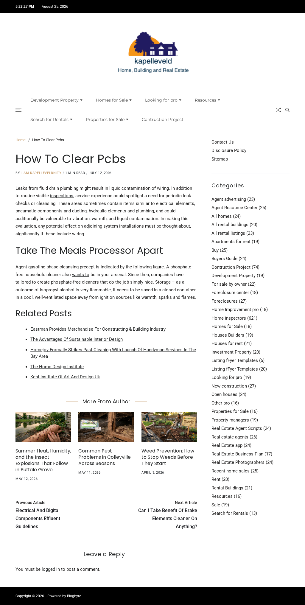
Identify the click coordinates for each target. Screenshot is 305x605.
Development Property (54, 100)
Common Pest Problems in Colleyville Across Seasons (104, 457)
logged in (51, 569)
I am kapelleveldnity (41, 173)
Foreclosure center (230, 292)
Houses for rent (227, 343)
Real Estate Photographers (237, 462)
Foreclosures (224, 301)
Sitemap (219, 159)
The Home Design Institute (57, 366)
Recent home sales (230, 471)
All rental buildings (229, 224)
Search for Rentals (49, 119)
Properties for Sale (105, 119)
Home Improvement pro (235, 309)
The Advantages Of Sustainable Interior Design (76, 339)
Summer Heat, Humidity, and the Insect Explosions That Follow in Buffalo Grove (43, 460)
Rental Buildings (227, 488)
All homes (221, 216)
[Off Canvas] (18, 110)
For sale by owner (229, 284)
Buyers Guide (224, 258)
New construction (229, 386)
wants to (80, 274)
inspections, (62, 195)
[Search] (287, 110)
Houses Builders (227, 335)
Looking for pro (161, 100)
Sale (215, 505)
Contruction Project (162, 119)
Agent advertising (228, 199)
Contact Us (222, 142)
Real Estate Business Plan (237, 454)
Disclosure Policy (228, 150)
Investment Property (231, 352)
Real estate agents (229, 437)
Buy (215, 250)
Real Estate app (226, 445)
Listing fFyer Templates (234, 360)
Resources (205, 100)
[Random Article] (278, 110)
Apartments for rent (230, 241)
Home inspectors (228, 318)
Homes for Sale (112, 100)
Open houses (224, 394)
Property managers (230, 420)
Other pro (220, 403)
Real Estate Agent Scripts (236, 428)
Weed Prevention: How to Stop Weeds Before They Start (167, 457)
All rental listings (228, 233)
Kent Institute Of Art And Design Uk (65, 377)
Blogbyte (74, 596)
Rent (215, 479)
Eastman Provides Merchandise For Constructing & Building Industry (98, 329)
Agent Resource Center (234, 207)
